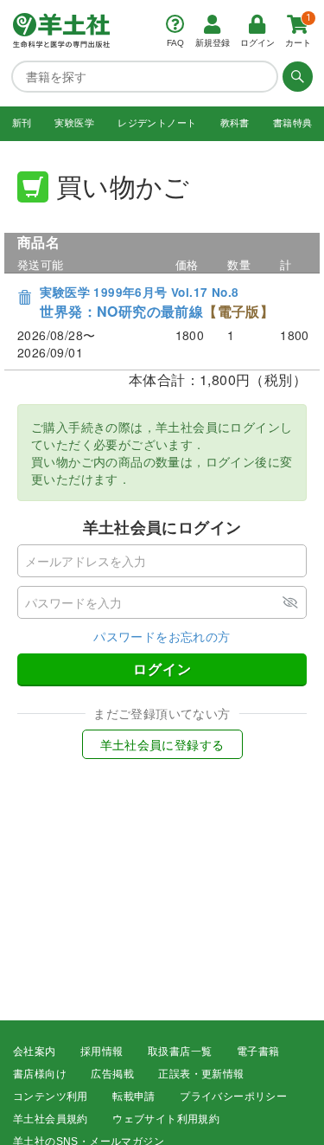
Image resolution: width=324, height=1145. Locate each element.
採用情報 (102, 1051)
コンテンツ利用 (50, 1096)
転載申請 (134, 1096)
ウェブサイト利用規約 (165, 1119)
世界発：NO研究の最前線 (157, 302)
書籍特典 (293, 123)
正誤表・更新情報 (201, 1074)
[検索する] (295, 76)
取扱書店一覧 (180, 1051)
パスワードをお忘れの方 (161, 636)
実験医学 (74, 123)
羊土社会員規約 (50, 1119)
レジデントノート (157, 123)
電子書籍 (258, 1051)
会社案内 (34, 1051)
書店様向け (40, 1074)
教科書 (235, 123)
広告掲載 (112, 1074)
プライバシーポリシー (233, 1096)
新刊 (22, 123)
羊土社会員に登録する (162, 744)
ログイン (162, 669)
